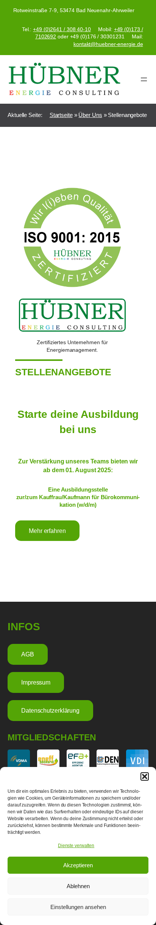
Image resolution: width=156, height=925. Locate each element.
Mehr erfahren (47, 530)
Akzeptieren (78, 865)
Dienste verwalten (76, 845)
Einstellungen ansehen (78, 907)
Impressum (35, 682)
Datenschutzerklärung (50, 710)
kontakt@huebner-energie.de (108, 44)
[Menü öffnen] (143, 79)
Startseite (61, 115)
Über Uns (90, 115)
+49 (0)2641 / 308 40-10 (62, 29)
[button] (144, 776)
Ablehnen (78, 886)
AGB (27, 654)
